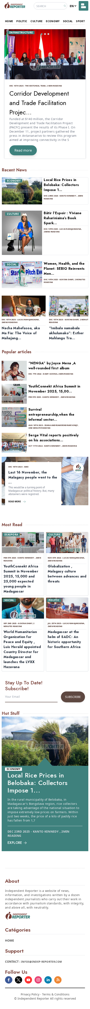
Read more (23, 150)
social (68, 21)
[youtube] (28, 980)
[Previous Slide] (10, 94)
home (9, 21)
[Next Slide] (80, 94)
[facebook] (8, 980)
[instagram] (38, 980)
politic (21, 21)
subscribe (73, 697)
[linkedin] (48, 980)
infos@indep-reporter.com (41, 961)
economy (52, 21)
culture (36, 21)
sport (80, 21)
